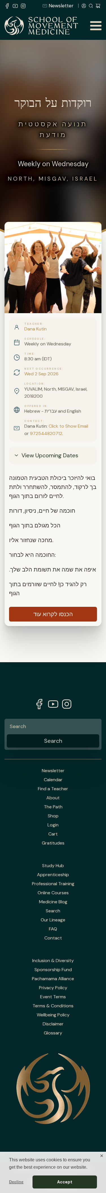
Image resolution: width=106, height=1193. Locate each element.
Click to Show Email (68, 426)
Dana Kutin (35, 329)
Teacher (33, 324)
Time (29, 354)
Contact (33, 421)
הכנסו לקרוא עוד (53, 614)
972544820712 (46, 433)
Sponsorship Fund (53, 969)
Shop (53, 816)
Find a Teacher (53, 789)
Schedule (34, 339)
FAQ (53, 929)
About (53, 798)
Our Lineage (53, 920)
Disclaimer (53, 1024)
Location (34, 384)
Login (53, 825)
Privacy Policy (53, 988)
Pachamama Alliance (53, 979)
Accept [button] (64, 1182)
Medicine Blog (53, 902)
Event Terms (53, 997)
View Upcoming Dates (49, 455)
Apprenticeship (53, 874)
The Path (53, 807)
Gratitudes (53, 843)
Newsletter (61, 6)
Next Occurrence (43, 369)
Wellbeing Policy (53, 1015)
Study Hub (53, 865)
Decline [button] (16, 1181)
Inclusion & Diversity (53, 960)
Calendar (53, 780)
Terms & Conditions (53, 1006)
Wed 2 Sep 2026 (41, 374)
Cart (53, 834)
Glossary (53, 1033)
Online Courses (53, 893)
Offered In (35, 406)
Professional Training (53, 884)
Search (53, 911)
